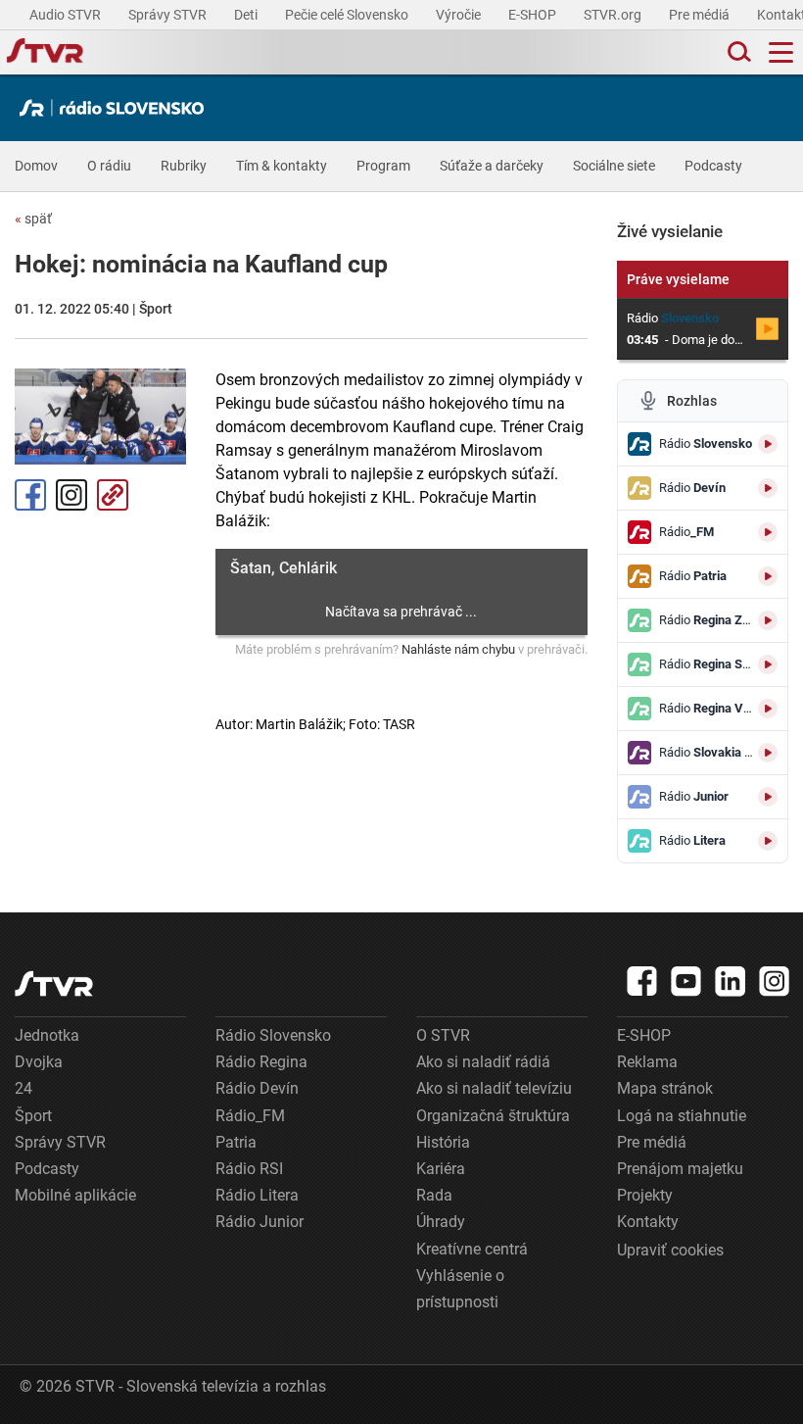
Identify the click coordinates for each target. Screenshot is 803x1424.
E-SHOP (533, 15)
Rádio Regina (261, 1062)
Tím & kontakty (281, 165)
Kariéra (440, 1168)
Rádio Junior (259, 1221)
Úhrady (440, 1221)
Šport (33, 1115)
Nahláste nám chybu (458, 649)
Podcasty (713, 165)
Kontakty (648, 1221)
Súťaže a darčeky (491, 165)
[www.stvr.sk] (54, 983)
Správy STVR (169, 15)
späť (33, 218)
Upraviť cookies (670, 1250)
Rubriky (184, 165)
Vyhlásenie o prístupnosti (460, 1288)
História (443, 1142)
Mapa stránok (665, 1088)
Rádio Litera (257, 1195)
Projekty (645, 1195)
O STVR (443, 1035)
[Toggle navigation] (781, 52)
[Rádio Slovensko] (116, 108)
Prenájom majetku (680, 1168)
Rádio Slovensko (273, 1035)
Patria (236, 1142)
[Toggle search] (737, 52)
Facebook (30, 495)
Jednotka (47, 1035)
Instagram (71, 495)
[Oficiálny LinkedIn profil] (730, 981)
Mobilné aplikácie (75, 1195)
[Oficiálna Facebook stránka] (642, 981)
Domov (36, 165)
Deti (247, 15)
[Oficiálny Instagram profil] (774, 981)
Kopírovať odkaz (112, 495)
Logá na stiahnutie (681, 1115)
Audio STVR (66, 15)
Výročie (460, 15)
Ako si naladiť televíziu (494, 1088)
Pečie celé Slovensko (348, 15)
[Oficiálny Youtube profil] (686, 981)
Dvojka (39, 1062)
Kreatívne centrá (472, 1249)
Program (383, 165)
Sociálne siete (614, 165)
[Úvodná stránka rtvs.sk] (45, 53)
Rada (434, 1195)
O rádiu (109, 165)
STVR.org (614, 15)
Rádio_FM (250, 1115)
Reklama (647, 1062)
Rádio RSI (249, 1168)
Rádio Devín (257, 1088)
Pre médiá (700, 15)
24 (23, 1088)
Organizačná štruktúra (493, 1115)
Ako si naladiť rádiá (483, 1062)
